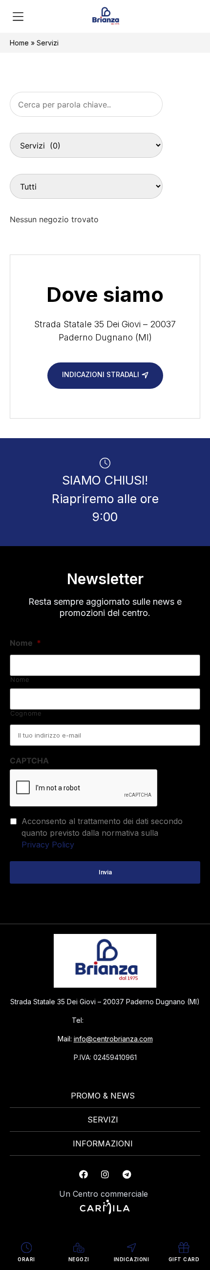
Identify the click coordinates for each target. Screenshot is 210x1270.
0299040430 (112, 1020)
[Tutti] (86, 186)
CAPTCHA (29, 760)
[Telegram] (126, 1174)
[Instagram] (105, 1174)
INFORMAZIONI (103, 1143)
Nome (25, 643)
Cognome (26, 713)
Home (19, 43)
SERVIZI (102, 1119)
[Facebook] (83, 1174)
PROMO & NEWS (103, 1096)
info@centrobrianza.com (113, 1039)
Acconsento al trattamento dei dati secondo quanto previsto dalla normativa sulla (102, 832)
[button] (18, 17)
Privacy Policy (47, 844)
